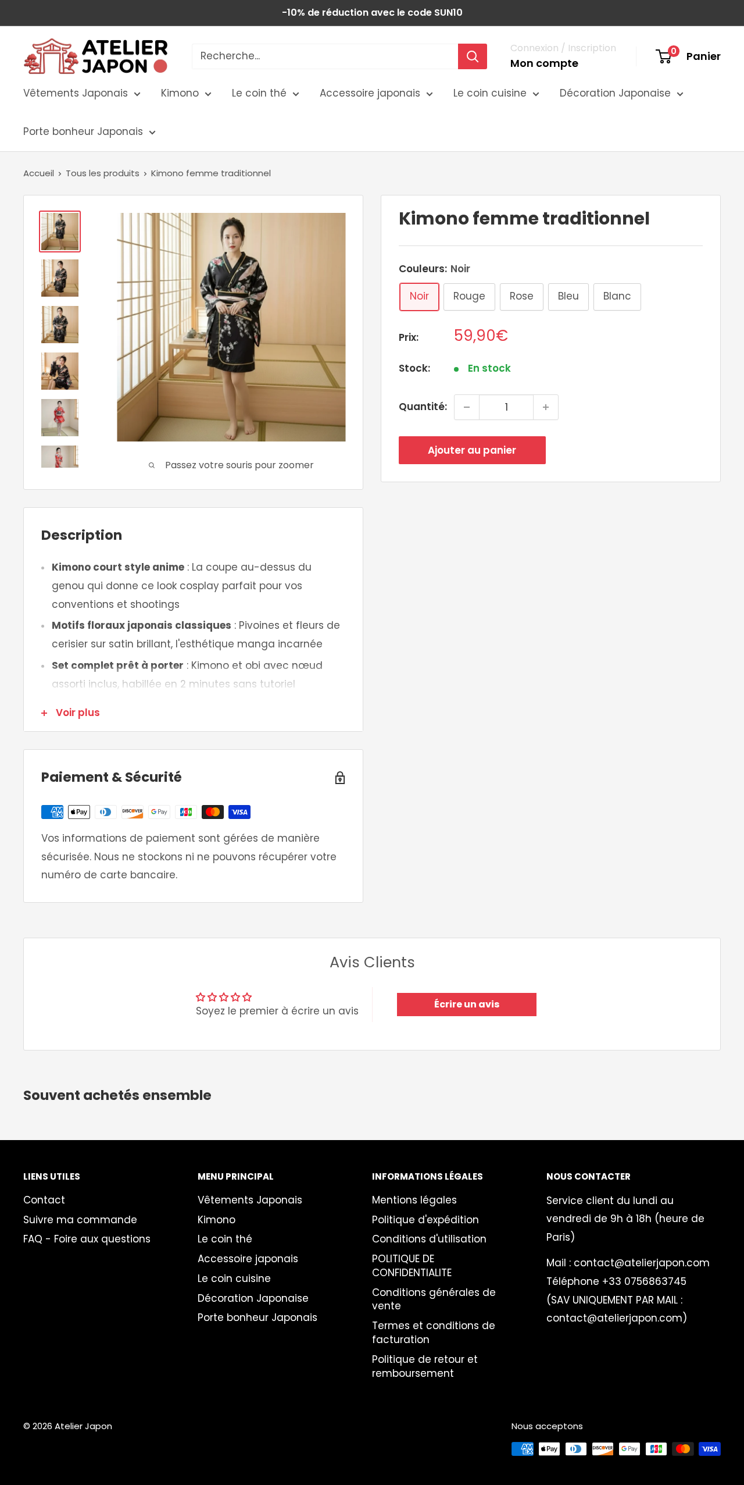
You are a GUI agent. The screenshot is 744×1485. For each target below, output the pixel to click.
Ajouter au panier (472, 450)
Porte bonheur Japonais (83, 131)
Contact (44, 1200)
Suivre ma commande (80, 1220)
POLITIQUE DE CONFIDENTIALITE (412, 1266)
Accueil (38, 173)
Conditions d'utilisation (429, 1239)
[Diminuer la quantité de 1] (467, 407)
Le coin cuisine (490, 93)
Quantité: (423, 407)
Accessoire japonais (370, 93)
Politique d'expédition (425, 1220)
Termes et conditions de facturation (433, 1333)
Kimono (180, 93)
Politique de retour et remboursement (425, 1366)
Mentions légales (414, 1200)
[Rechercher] (472, 56)
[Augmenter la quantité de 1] (546, 407)
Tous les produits (103, 173)
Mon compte (544, 63)
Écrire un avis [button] (466, 1004)
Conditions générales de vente (434, 1299)
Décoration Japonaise (615, 93)
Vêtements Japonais (75, 93)
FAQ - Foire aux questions (87, 1239)
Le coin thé (259, 93)
